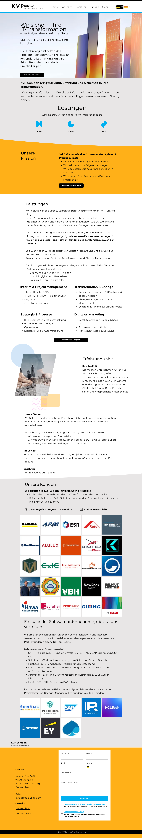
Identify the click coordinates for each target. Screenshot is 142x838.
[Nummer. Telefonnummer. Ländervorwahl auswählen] (89, 767)
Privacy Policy (23, 813)
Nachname (65, 753)
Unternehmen (66, 773)
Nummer (89, 763)
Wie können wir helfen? (70, 782)
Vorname (89, 753)
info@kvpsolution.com (28, 797)
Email (63, 763)
